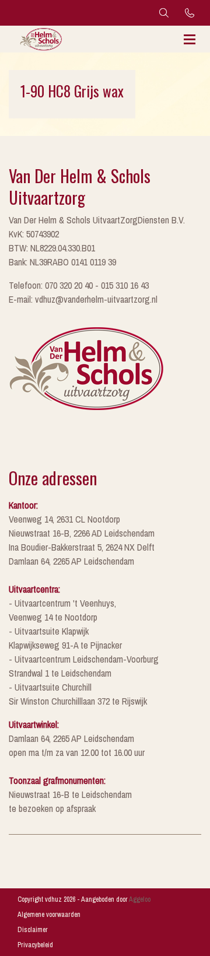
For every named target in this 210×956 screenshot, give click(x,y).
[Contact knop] (189, 13)
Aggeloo (139, 899)
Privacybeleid (35, 945)
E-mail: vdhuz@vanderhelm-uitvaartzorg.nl (83, 299)
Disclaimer (33, 929)
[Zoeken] (164, 13)
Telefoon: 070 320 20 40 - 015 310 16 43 (79, 285)
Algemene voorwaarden (49, 914)
